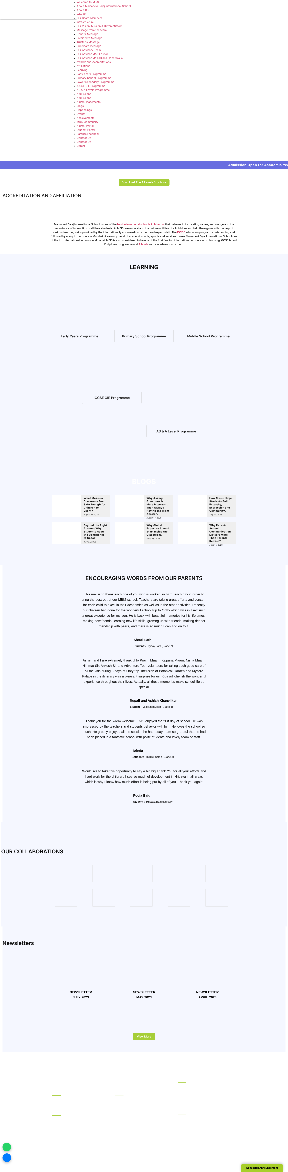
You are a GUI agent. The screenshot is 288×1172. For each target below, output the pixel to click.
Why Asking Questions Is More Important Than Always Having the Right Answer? (157, 506)
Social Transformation (66, 1074)
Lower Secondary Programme (95, 82)
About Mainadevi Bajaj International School (104, 6)
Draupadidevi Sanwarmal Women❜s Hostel (78, 1099)
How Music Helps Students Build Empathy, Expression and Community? (220, 504)
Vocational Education (191, 1111)
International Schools (128, 1092)
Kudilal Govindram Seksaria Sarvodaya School (139, 1072)
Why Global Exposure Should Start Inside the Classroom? (157, 530)
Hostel (56, 1092)
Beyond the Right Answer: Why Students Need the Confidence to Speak (95, 531)
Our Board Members (89, 18)
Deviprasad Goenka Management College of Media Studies (206, 1100)
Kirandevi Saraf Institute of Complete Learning (201, 1141)
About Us (58, 1070)
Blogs (80, 106)
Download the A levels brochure (144, 182)
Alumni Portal (85, 126)
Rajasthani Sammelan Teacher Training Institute (202, 1124)
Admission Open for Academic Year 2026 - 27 (222, 165)
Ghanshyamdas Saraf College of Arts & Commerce (139, 1120)
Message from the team (92, 30)
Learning (82, 70)
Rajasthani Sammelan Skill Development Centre (203, 1132)
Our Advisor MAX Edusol (92, 54)
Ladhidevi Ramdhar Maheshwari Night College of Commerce (139, 1128)
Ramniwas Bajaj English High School (138, 1083)
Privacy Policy (187, 1156)
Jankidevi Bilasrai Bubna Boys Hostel (75, 1103)
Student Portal (86, 129)
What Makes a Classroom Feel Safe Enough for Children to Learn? (95, 504)
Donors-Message (87, 34)
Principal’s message (89, 46)
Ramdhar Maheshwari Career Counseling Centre (78, 1120)
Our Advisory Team (89, 50)
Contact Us (84, 137)
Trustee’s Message (88, 42)
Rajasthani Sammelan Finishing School (202, 1118)
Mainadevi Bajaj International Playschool (140, 1103)
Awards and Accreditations (94, 62)
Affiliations (83, 66)
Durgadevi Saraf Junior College (135, 1135)
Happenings (84, 110)
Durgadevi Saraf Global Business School (203, 1094)
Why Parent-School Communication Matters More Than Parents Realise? (220, 533)
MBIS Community (87, 122)
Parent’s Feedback (88, 133)
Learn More (79, 336)
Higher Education (189, 1079)
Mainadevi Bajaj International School (138, 1098)
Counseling (59, 1112)
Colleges (120, 1112)
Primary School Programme (94, 78)
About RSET (84, 10)
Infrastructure (85, 22)
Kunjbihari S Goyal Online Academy (200, 1070)
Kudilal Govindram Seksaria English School (142, 1078)
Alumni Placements (88, 102)
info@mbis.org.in (91, 1152)
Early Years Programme (91, 74)
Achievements (85, 118)
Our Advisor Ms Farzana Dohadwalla (100, 58)
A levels (143, 244)
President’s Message (89, 38)
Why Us (81, 14)
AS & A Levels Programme (93, 90)
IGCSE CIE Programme (91, 86)
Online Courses (187, 1064)
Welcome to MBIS (88, 2)
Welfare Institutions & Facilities (71, 1131)
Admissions (84, 94)
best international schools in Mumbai (140, 224)
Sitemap (203, 1156)
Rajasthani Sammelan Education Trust (76, 1064)
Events (81, 114)
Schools (120, 1064)
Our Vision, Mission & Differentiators (99, 26)
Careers (57, 1083)
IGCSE (181, 232)
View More (144, 1036)
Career (81, 145)
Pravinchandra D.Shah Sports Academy (77, 1138)
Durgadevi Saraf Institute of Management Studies (204, 1088)
